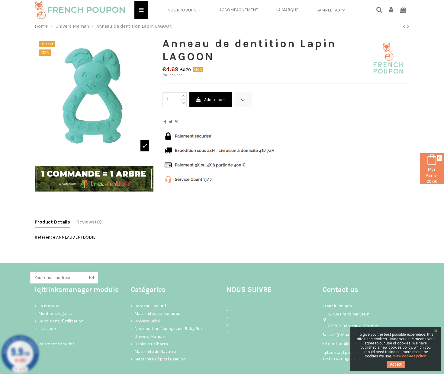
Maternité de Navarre (155, 351)
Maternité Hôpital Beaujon (160, 359)
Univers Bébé (147, 321)
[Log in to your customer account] (391, 10)
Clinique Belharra (151, 344)
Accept (396, 364)
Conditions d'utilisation (61, 321)
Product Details (52, 222)
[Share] (165, 122)
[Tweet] (171, 122)
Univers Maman (149, 336)
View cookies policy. (409, 356)
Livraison (47, 328)
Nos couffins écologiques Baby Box (168, 328)
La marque (48, 306)
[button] (184, 10)
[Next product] (408, 26)
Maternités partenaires (157, 313)
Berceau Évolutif (150, 306)
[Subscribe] (91, 278)
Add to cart (215, 99)
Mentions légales (55, 313)
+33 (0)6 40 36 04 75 (348, 335)
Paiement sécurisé (56, 344)
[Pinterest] (176, 122)
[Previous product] (405, 26)
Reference (45, 237)
